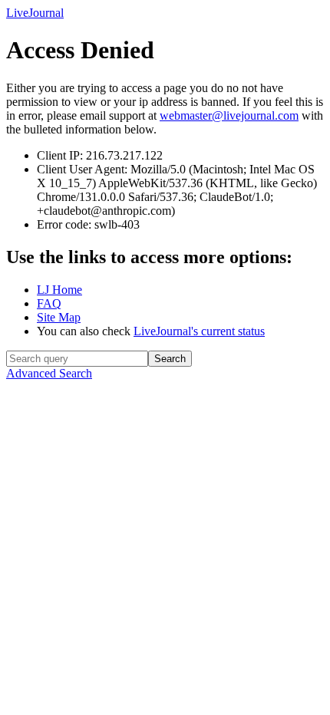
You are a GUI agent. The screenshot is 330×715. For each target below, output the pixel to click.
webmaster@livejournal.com (229, 115)
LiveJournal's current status (199, 331)
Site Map (59, 317)
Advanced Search (49, 373)
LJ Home (59, 289)
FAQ (49, 303)
